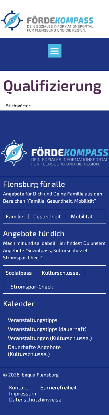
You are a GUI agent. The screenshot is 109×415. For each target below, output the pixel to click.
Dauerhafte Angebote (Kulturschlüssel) (34, 350)
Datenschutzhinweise (35, 399)
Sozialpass (19, 272)
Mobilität (82, 216)
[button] (54, 51)
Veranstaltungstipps (33, 320)
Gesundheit (47, 216)
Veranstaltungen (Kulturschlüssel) (50, 338)
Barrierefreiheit (58, 387)
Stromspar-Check (32, 286)
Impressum (22, 393)
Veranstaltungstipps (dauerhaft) (47, 329)
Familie (14, 216)
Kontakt (18, 387)
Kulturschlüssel (61, 272)
